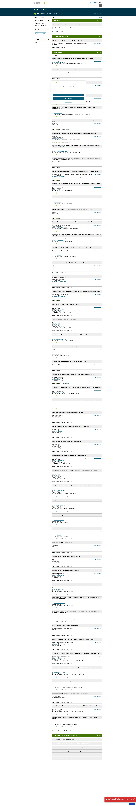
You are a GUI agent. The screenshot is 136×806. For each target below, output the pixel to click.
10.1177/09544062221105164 (59, 176)
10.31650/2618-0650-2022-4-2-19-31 (60, 163)
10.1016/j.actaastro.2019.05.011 (60, 547)
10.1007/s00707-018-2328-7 (59, 520)
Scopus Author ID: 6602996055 (40, 32)
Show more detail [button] (97, 27)
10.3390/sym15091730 (58, 113)
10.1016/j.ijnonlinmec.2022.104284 (60, 151)
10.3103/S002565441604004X (59, 672)
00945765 (59, 354)
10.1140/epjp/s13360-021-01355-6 (60, 281)
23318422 (59, 268)
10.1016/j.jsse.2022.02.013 (59, 240)
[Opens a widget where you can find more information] (132, 804)
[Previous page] (70, 55)
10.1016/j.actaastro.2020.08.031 (60, 351)
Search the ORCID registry (78, 5)
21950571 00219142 (60, 326)
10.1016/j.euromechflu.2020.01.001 (60, 490)
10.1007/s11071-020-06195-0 (59, 405)
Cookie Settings (68, 102)
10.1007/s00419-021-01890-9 (59, 379)
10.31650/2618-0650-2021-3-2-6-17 (60, 366)
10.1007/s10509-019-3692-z (59, 575)
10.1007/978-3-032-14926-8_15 (59, 62)
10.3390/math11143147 (58, 125)
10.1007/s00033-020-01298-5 (59, 475)
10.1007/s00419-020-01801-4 (59, 309)
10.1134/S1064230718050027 (59, 603)
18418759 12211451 (60, 418)
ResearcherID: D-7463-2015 (40, 33)
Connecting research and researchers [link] (41, 6)
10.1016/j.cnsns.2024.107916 (59, 74)
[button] (99, 17)
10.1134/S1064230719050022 (59, 589)
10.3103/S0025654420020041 (59, 431)
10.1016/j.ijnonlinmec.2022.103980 (60, 227)
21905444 (59, 283)
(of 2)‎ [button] (69, 116)
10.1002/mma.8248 (57, 202)
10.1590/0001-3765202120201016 (60, 339)
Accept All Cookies (68, 98)
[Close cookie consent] (84, 82)
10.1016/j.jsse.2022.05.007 (59, 189)
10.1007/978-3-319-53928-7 (59, 630)
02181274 (59, 255)
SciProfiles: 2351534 (38, 35)
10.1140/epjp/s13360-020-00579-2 (60, 505)
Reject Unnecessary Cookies (68, 95)
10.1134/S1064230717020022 (59, 644)
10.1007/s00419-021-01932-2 (59, 392)
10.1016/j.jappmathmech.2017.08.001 (61, 658)
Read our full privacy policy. (58, 91)
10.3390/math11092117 (58, 138)
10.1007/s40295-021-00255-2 (59, 324)
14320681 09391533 (60, 311)
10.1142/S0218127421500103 (59, 252)
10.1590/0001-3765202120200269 (60, 296)
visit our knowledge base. (130, 799)
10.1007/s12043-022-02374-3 (59, 214)
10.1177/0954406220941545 (59, 460)
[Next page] (73, 55)
